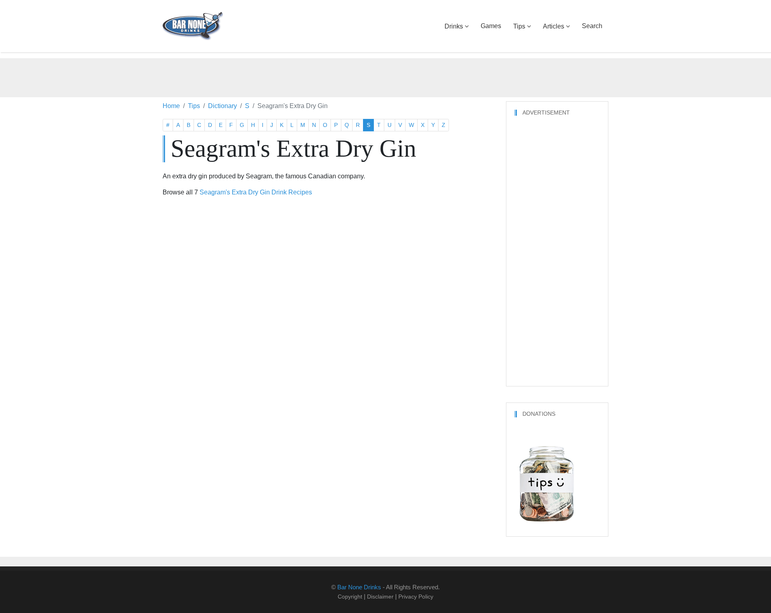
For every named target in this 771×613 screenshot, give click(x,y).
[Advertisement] (385, 76)
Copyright (350, 596)
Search (592, 25)
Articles (553, 26)
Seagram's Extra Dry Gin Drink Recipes (256, 192)
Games (491, 25)
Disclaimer (380, 596)
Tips (519, 26)
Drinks (454, 26)
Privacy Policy (415, 596)
